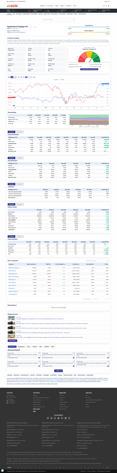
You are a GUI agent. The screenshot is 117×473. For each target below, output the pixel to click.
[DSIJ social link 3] (55, 418)
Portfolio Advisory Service (39, 406)
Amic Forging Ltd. (12, 282)
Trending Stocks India (61, 381)
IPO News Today (14, 380)
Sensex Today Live (80, 378)
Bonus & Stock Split (68, 375)
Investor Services (37, 400)
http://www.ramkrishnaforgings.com (18, 32)
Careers (61, 400)
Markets (87, 406)
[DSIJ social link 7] (69, 418)
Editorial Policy (62, 409)
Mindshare (9, 375)
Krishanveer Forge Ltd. (13, 291)
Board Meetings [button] (21, 346)
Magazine (42, 5)
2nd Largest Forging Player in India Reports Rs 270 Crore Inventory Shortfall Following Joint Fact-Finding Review (39, 318)
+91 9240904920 (12, 397)
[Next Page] (105, 299)
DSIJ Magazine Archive (91, 402)
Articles (75, 13)
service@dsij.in (11, 402)
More (74, 5)
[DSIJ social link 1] (47, 418)
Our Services (50, 5)
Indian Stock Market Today (55, 378)
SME (75, 375)
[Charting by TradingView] (14, 105)
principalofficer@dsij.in (15, 443)
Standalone (11, 131)
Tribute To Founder (63, 406)
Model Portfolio (36, 402)
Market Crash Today (102, 380)
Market (62, 5)
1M (23, 77)
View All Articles (12, 340)
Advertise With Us (63, 402)
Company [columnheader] (11, 264)
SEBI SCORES (79, 454)
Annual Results (34, 13)
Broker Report (70, 13)
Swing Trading (90, 375)
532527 (11, 30)
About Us (61, 395)
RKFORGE (9, 13)
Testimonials (62, 404)
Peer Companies (62, 13)
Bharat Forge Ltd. (12, 270)
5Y (31, 77)
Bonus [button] (28, 346)
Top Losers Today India (50, 381)
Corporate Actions (82, 13)
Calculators (68, 5)
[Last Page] (107, 299)
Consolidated (19, 131)
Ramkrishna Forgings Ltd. (14, 267)
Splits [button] (41, 346)
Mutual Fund (16, 375)
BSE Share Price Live (52, 380)
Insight (56, 5)
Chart (14, 13)
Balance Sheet (47, 13)
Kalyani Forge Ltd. (12, 285)
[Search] (104, 6)
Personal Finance (81, 375)
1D (18, 77)
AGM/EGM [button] (47, 346)
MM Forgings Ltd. (12, 279)
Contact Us (61, 397)
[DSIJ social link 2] (51, 418)
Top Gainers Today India (38, 381)
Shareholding (19, 13)
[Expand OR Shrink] (11, 165)
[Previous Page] (103, 299)
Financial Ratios (54, 13)
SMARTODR (85, 454)
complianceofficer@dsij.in (86, 443)
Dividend (60, 375)
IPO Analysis (39, 375)
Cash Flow (40, 13)
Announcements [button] (12, 346)
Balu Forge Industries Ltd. (14, 276)
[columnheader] (29, 264)
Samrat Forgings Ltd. (13, 294)
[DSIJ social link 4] (58, 418)
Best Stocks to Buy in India (21, 381)
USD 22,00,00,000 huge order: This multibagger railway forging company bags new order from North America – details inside (42, 332)
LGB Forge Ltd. (12, 288)
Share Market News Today (30, 378)
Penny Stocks (53, 375)
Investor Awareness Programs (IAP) (94, 400)
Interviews (32, 375)
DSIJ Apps (88, 397)
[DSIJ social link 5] (62, 418)
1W (21, 77)
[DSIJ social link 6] (65, 418)
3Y (28, 77)
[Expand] (14, 117)
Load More (58, 370)
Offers (87, 404)
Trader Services (36, 404)
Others (107, 467)
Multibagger (46, 375)
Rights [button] (52, 346)
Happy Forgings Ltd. (13, 273)
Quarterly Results (26, 13)
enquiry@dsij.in (11, 400)
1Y (26, 77)
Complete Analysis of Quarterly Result (89, 69)
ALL (34, 77)
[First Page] (100, 299)
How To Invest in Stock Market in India (81, 380)
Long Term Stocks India (73, 381)
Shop (87, 395)
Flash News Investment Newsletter (41, 397)
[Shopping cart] (106, 6)
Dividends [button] (35, 346)
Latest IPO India (25, 380)
